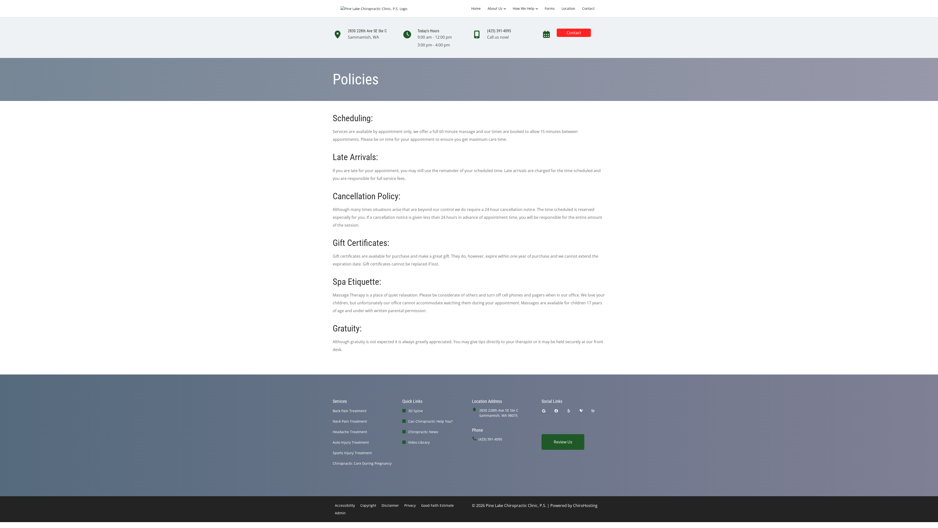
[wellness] (593, 410)
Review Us (563, 442)
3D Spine (415, 410)
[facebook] (556, 410)
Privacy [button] (410, 505)
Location (568, 8)
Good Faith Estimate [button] (437, 505)
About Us (495, 8)
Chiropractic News (423, 431)
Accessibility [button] (345, 505)
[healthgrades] (581, 410)
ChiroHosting (585, 505)
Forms (550, 8)
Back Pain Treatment (349, 410)
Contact (588, 8)
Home (476, 8)
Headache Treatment (350, 431)
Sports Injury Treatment (352, 453)
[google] (544, 410)
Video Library (419, 442)
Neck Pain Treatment (350, 421)
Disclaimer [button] (390, 505)
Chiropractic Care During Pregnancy (362, 463)
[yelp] (569, 410)
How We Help (523, 8)
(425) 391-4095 (490, 439)
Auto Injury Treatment (351, 442)
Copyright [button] (368, 505)
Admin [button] (340, 513)
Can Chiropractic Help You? (430, 421)
